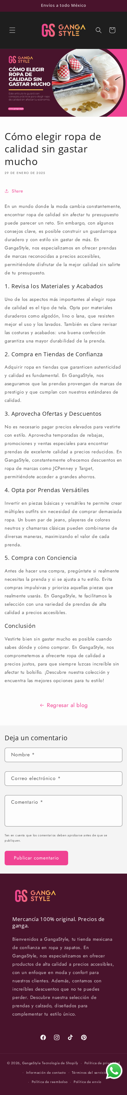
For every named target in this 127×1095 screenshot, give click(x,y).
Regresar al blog (67, 705)
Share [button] (17, 191)
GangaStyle (31, 1063)
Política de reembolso (50, 1081)
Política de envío (87, 1081)
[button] (12, 30)
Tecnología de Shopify (60, 1063)
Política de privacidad (102, 1063)
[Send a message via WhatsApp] (114, 1071)
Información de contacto (46, 1072)
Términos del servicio (89, 1072)
